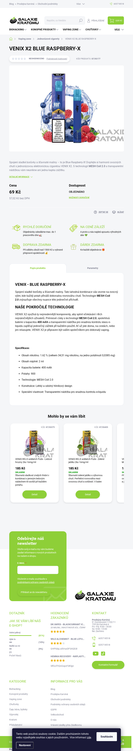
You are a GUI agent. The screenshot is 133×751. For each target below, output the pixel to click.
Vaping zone (15, 699)
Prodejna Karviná (25, 4)
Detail (34, 494)
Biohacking (14, 689)
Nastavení (25, 745)
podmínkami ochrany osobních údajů (35, 582)
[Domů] (12, 39)
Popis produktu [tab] (38, 268)
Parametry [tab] (92, 268)
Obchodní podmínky (48, 4)
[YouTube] (95, 652)
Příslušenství (15, 725)
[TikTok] (103, 652)
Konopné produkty (18, 694)
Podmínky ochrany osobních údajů (68, 704)
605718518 (104, 638)
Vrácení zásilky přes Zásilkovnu (66, 725)
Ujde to (12, 639)
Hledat (80, 20)
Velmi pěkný (14, 632)
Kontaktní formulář (108, 664)
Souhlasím (107, 736)
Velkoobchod (57, 714)
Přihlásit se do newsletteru (34, 592)
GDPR (54, 709)
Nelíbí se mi (14, 646)
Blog (11, 4)
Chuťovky (14, 704)
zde (89, 737)
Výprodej (13, 714)
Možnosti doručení (79, 197)
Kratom (13, 719)
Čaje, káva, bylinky (18, 709)
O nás (53, 720)
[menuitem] (18, 29)
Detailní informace (19, 177)
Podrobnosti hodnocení (57, 59)
